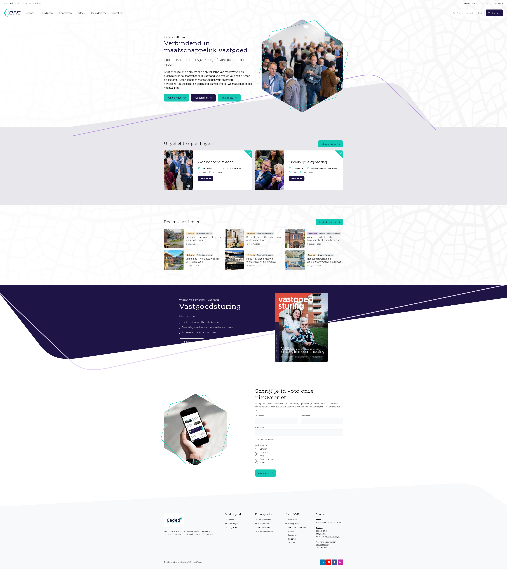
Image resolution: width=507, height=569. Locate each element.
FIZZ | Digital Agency (195, 562)
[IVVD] (12, 13)
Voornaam (259, 416)
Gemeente (264, 449)
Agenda (30, 12)
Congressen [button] (201, 97)
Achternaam (305, 416)
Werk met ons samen (297, 527)
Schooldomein (263, 523)
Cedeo (191, 531)
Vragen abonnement (266, 531)
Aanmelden (263, 473)
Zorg (209, 60)
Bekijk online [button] (190, 342)
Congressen (65, 12)
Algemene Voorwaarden (326, 542)
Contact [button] (495, 13)
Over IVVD (485, 3)
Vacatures (499, 3)
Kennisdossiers (98, 12)
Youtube (291, 543)
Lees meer (204, 178)
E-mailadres (259, 427)
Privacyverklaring (322, 545)
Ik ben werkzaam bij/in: (264, 439)
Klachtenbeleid (322, 547)
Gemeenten (173, 60)
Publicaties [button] (227, 97)
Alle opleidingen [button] (329, 144)
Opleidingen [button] (174, 97)
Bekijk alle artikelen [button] (328, 222)
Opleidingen (232, 523)
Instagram (292, 539)
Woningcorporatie (267, 459)
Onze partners (294, 523)
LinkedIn (291, 531)
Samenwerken (469, 3)
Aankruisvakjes (261, 445)
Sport (168, 64)
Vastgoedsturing (264, 520)
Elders (262, 462)
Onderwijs (194, 60)
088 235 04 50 (321, 531)
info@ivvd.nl (321, 534)
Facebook (292, 535)
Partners (81, 12)
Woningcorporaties (230, 60)
